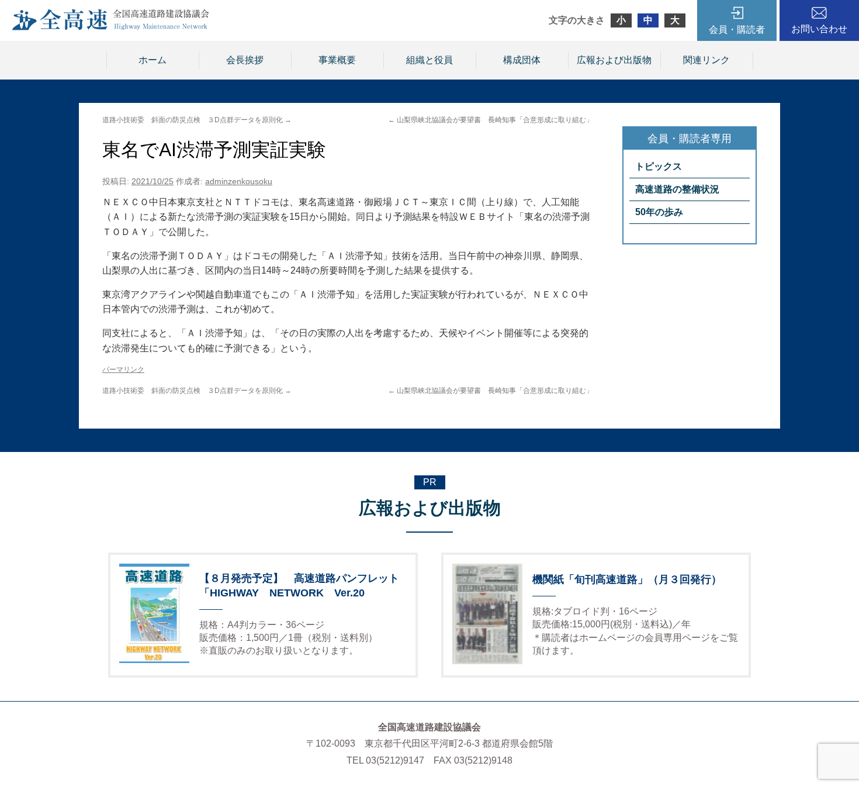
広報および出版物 (614, 60)
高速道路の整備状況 (677, 189)
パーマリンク (123, 369)
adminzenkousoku (238, 181)
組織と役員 (429, 60)
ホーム (152, 60)
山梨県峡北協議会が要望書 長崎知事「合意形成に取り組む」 (490, 120)
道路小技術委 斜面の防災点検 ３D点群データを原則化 (197, 120)
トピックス (658, 166)
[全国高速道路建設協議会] (110, 27)
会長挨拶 (245, 60)
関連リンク (706, 60)
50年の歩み (659, 212)
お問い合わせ (819, 29)
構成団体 (522, 60)
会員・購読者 (737, 29)
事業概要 (337, 60)
